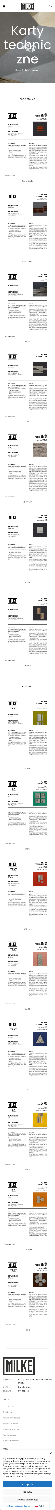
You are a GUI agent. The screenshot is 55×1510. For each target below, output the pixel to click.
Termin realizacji (10, 1435)
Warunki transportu (11, 1441)
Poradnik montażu (10, 1423)
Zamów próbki (9, 1406)
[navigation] (41, 1506)
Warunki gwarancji (11, 1429)
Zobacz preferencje (27, 1499)
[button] (50, 1453)
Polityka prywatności (11, 1418)
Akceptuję (27, 1484)
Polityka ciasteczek (14, 1506)
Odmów (27, 1491)
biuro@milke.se (24, 1387)
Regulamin (7, 1412)
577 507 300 (23, 1391)
